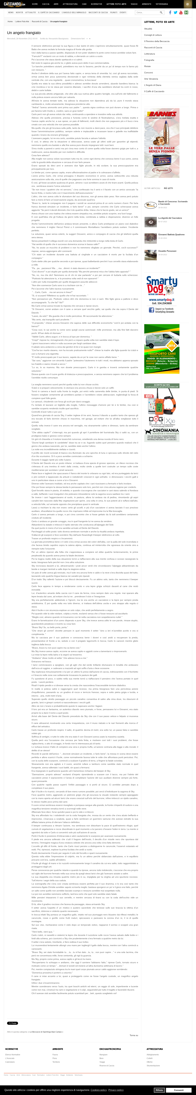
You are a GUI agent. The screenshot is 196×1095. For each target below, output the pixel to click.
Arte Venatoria (151, 79)
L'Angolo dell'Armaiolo (74, 12)
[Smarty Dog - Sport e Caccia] (161, 313)
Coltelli (150, 1058)
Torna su (134, 1035)
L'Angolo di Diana (152, 85)
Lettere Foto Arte (116, 4)
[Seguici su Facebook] (170, 13)
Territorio (56, 1062)
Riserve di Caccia (107, 1066)
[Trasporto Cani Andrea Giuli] (161, 373)
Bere (102, 1058)
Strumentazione (153, 1066)
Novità (19, 12)
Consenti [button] (179, 1090)
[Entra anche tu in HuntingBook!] (186, 13)
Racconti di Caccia (98, 12)
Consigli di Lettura (153, 35)
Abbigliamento (153, 1055)
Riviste (147, 66)
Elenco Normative (12, 1055)
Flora (55, 1058)
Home (35, 4)
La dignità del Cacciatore (170, 218)
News (10, 12)
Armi (56, 4)
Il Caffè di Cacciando (48, 12)
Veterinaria (162, 4)
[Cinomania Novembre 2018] (161, 441)
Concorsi (148, 72)
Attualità (30, 12)
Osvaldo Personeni (167, 251)
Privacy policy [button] (116, 1090)
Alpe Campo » (57, 1032)
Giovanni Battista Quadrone (171, 234)
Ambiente (146, 4)
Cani (84, 4)
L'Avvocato (9, 1058)
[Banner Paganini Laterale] (161, 177)
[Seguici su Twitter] (175, 13)
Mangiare (103, 1055)
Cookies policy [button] (99, 1090)
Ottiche (150, 1062)
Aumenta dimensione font (90, 38)
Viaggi (134, 4)
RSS (188, 4)
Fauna (55, 1055)
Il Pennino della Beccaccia (157, 41)
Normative (96, 4)
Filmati (113, 12)
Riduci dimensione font (87, 38)
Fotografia (149, 60)
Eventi (123, 12)
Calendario (10, 1062)
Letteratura (149, 54)
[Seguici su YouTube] (181, 13)
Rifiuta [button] (159, 1090)
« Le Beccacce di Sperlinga (39, 1032)
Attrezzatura (70, 4)
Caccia (45, 4)
